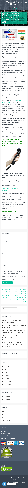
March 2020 (5, 376)
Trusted (20, 478)
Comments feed (6, 417)
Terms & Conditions (5, 433)
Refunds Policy (4, 435)
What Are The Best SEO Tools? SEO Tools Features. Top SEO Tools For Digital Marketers (13, 337)
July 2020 (4, 370)
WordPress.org (6, 420)
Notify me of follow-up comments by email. (14, 276)
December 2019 (6, 381)
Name (4, 253)
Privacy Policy (4, 431)
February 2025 (6, 367)
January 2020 (5, 379)
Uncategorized (6, 396)
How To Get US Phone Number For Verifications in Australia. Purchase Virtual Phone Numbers (13, 344)
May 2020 (5, 373)
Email (3, 259)
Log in (3, 411)
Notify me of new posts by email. (11, 279)
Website (4, 265)
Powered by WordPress (8, 478)
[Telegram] (4, 484)
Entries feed (5, 414)
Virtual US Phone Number (14, 3)
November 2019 (6, 385)
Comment (5, 242)
